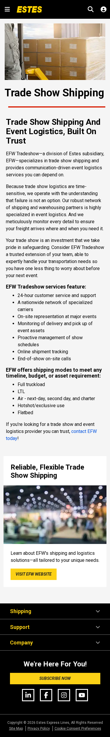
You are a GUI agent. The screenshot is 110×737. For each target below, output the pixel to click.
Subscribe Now (55, 678)
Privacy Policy (39, 728)
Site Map (16, 728)
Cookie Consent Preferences (78, 728)
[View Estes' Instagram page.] (64, 695)
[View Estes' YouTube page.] (82, 695)
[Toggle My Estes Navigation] (103, 9)
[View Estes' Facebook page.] (46, 695)
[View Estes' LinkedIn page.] (28, 695)
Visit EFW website (34, 574)
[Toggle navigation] (7, 9)
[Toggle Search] (90, 9)
